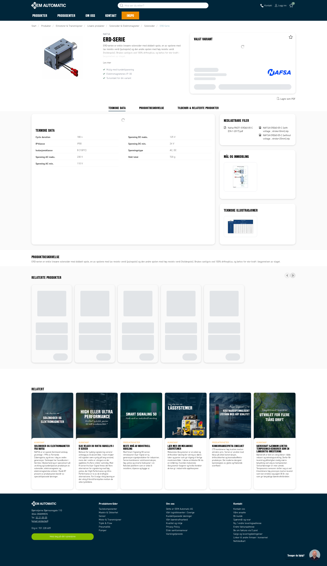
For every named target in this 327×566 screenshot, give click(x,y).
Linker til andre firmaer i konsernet (250, 537)
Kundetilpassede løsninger (179, 516)
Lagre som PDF (287, 98)
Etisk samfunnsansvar (177, 530)
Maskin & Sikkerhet (108, 512)
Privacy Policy (173, 526)
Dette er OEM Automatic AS (179, 508)
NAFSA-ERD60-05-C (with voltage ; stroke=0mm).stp (276, 129)
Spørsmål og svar (242, 519)
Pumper (102, 530)
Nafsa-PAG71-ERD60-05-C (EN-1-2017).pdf (240, 129)
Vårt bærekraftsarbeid (177, 519)
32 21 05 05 (41, 517)
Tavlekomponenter (108, 508)
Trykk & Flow (105, 523)
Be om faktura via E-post (245, 530)
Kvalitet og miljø (174, 523)
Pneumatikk (104, 526)
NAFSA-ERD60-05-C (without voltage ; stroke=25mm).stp (277, 137)
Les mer (107, 62)
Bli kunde (238, 516)
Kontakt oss (239, 508)
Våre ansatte (239, 512)
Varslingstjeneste (174, 533)
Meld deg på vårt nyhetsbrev (63, 536)
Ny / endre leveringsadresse (247, 523)
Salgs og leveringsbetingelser (247, 533)
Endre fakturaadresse (243, 526)
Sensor (102, 516)
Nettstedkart (239, 541)
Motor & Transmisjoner (110, 519)
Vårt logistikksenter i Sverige (180, 512)
